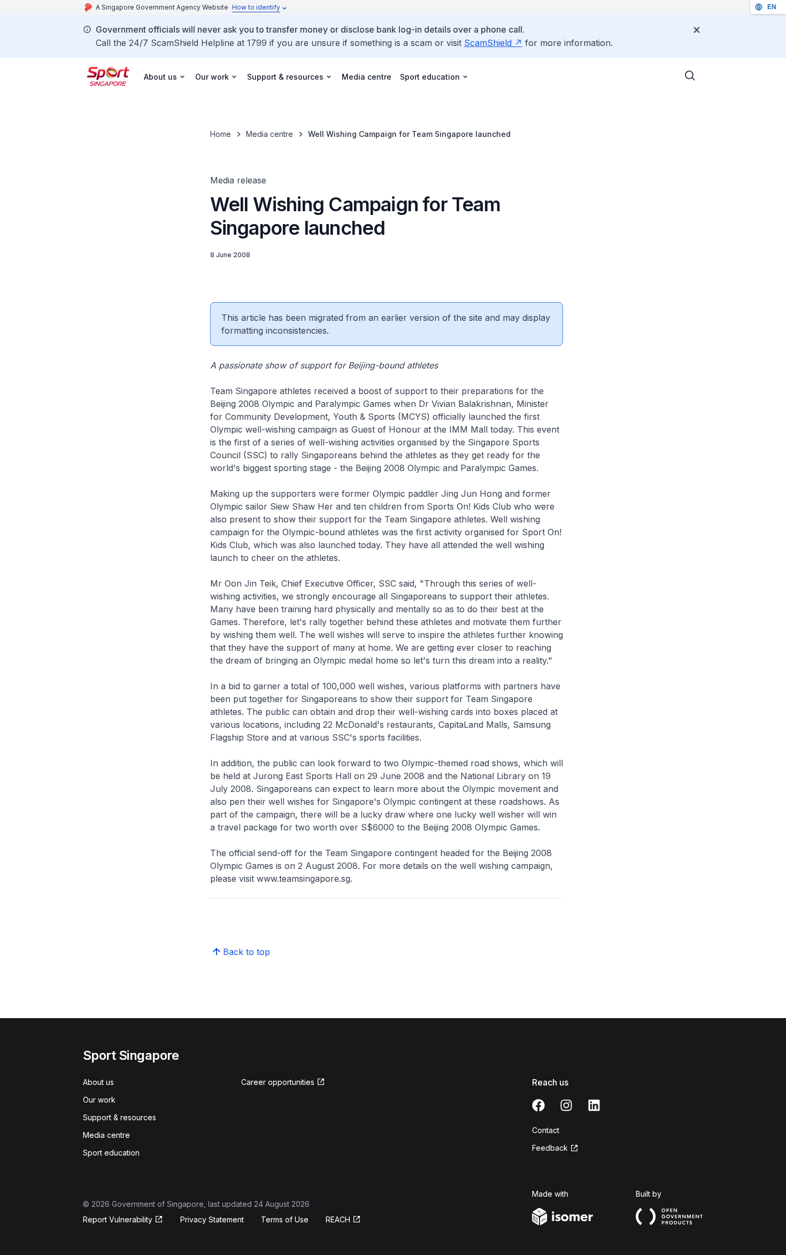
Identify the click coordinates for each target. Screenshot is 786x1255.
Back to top (246, 951)
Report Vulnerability (117, 1219)
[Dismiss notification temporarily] (697, 30)
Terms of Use (285, 1219)
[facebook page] (538, 1105)
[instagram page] (566, 1105)
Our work (99, 1099)
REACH (338, 1219)
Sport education (111, 1152)
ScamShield (488, 42)
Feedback (550, 1147)
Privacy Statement (212, 1219)
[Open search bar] (690, 76)
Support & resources (119, 1117)
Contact (545, 1130)
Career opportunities (277, 1082)
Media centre (366, 76)
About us (98, 1082)
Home (220, 133)
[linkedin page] (594, 1105)
